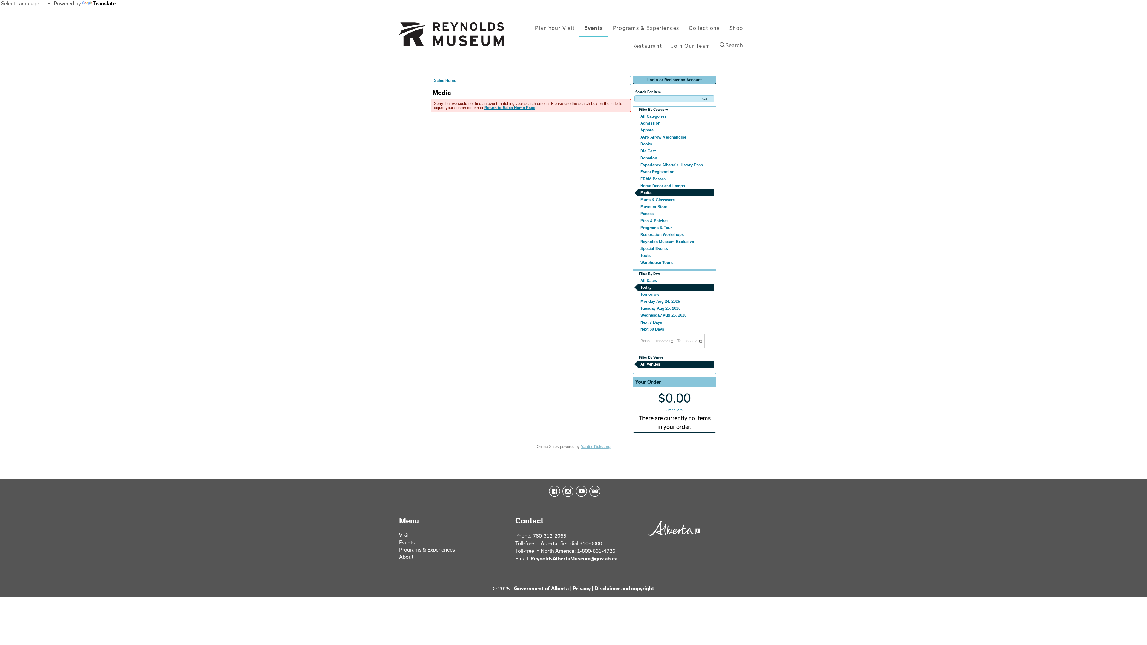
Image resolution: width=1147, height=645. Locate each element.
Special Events (654, 248)
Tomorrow (649, 294)
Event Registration (657, 172)
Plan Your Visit (555, 28)
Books (646, 144)
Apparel (647, 130)
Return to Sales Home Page (509, 107)
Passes (647, 213)
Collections (704, 28)
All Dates (648, 280)
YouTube (580, 491)
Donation (648, 158)
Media (645, 193)
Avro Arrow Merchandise (663, 137)
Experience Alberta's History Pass (671, 165)
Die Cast (648, 151)
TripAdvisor (593, 491)
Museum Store (653, 207)
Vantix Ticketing (596, 446)
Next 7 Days (651, 322)
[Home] (451, 37)
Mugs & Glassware (657, 200)
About (406, 557)
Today (645, 287)
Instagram (567, 491)
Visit (404, 535)
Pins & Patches (654, 221)
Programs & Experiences (646, 28)
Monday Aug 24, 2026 (660, 301)
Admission (650, 123)
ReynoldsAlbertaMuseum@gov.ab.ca (573, 558)
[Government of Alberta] (672, 537)
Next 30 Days (652, 329)
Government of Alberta (541, 588)
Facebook (553, 491)
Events (593, 28)
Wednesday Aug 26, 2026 (663, 315)
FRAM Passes (653, 179)
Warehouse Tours (656, 262)
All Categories (653, 116)
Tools (645, 255)
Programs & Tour (656, 227)
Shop (736, 28)
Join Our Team (690, 46)
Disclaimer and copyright (624, 588)
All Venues (650, 364)
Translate (104, 3)
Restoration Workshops (662, 234)
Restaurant (647, 46)
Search (734, 45)
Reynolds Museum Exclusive (667, 241)
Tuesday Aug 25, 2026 (660, 308)
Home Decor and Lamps (662, 186)
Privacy (582, 588)
